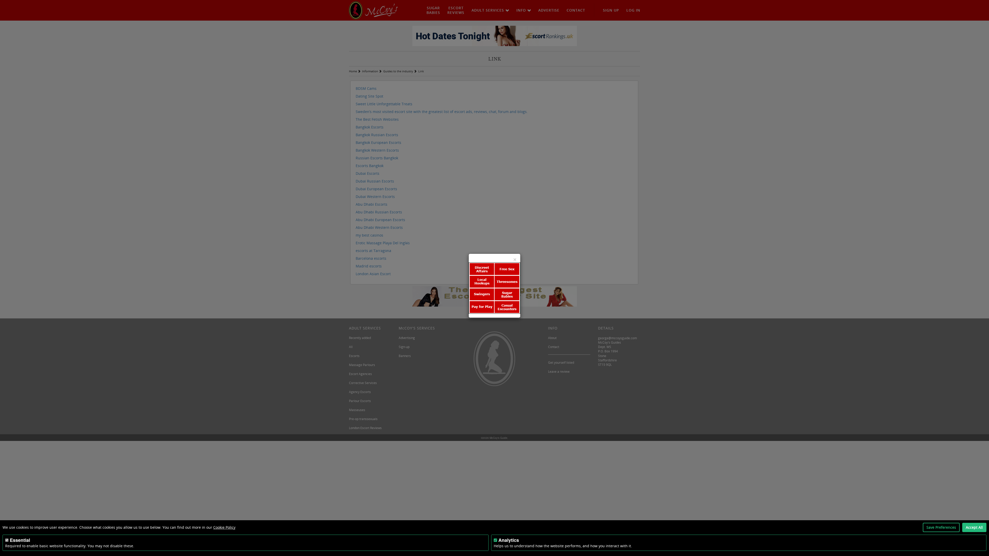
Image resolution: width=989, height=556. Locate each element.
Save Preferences (941, 527)
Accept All (974, 527)
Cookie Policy (224, 527)
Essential (20, 540)
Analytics (508, 540)
